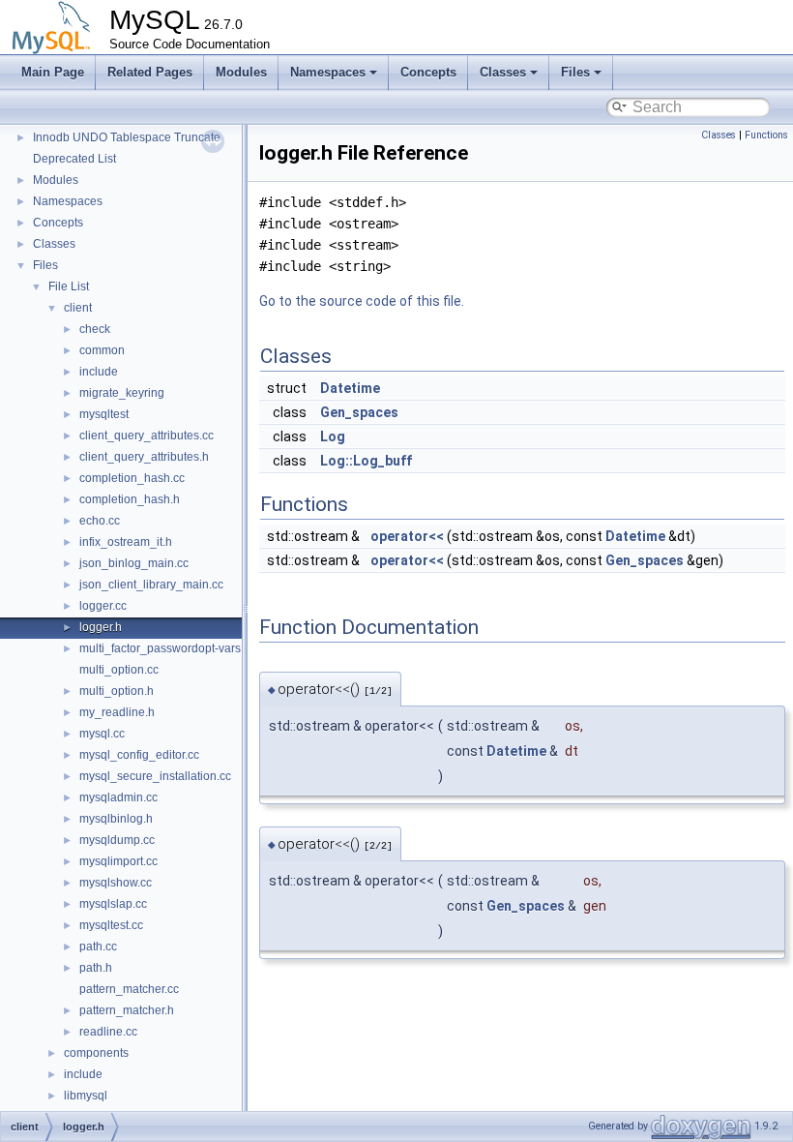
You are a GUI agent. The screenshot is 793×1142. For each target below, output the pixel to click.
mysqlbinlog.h (116, 819)
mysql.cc (102, 733)
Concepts (428, 72)
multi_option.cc (119, 669)
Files (575, 72)
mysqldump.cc (117, 840)
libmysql (85, 1095)
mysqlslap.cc (113, 904)
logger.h (100, 627)
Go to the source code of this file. (361, 301)
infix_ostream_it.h (125, 542)
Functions (766, 135)
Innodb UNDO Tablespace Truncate (126, 137)
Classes (503, 72)
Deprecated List (74, 158)
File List (68, 286)
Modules (241, 72)
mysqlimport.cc (118, 861)
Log (332, 436)
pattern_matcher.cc (129, 989)
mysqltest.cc (111, 925)
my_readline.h (117, 712)
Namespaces (328, 72)
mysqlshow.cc (115, 882)
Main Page (52, 72)
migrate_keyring (121, 393)
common (102, 350)
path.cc (98, 946)
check (94, 329)
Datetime (350, 388)
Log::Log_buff (366, 460)
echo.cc (99, 520)
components (96, 1053)
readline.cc (108, 1031)
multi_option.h (116, 691)
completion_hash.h (129, 499)
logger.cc (103, 606)
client (78, 308)
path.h (95, 968)
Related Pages (149, 72)
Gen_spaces (359, 412)
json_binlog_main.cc (134, 563)
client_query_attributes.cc (146, 435)
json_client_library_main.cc (151, 584)
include (98, 371)
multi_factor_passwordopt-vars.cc (167, 648)
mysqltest (104, 414)
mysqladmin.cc (118, 797)
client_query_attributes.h (144, 457)
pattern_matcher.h (126, 1010)
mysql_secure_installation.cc (155, 776)
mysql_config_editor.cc (139, 755)
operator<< (407, 536)
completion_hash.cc (132, 478)
